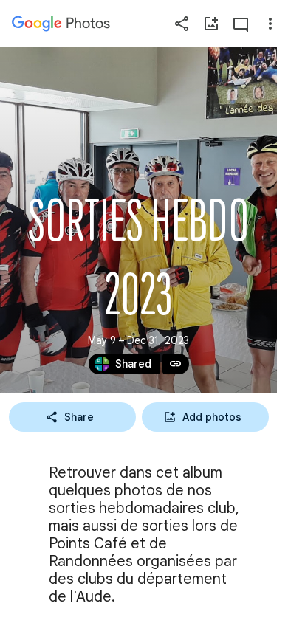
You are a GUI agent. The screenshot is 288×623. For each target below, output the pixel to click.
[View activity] (241, 23)
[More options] (270, 23)
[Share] (181, 23)
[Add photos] (211, 23)
